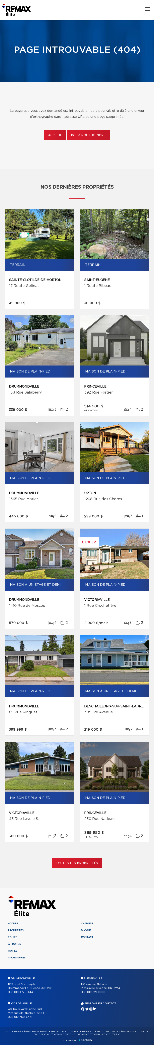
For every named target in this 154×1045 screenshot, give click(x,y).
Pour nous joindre (88, 135)
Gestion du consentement (104, 1034)
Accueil (55, 135)
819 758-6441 (23, 1017)
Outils (12, 951)
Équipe (12, 937)
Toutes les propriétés (77, 863)
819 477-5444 (23, 992)
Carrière (87, 923)
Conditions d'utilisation (70, 1034)
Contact (87, 937)
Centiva (85, 1040)
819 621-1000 (96, 992)
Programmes (17, 957)
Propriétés (16, 930)
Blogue (86, 930)
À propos (14, 944)
